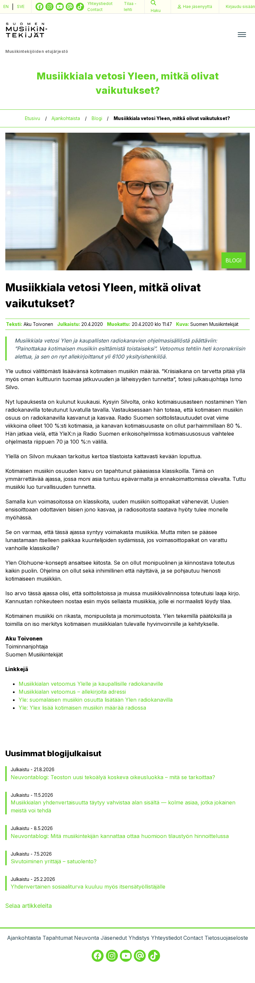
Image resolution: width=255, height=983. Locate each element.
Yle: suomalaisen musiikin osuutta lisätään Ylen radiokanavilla (96, 699)
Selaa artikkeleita (28, 905)
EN (6, 6)
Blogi (97, 118)
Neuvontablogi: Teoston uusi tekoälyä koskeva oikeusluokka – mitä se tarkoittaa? (113, 777)
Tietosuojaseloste (226, 937)
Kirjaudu (240, 6)
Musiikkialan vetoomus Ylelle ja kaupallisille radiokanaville (91, 683)
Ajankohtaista (65, 118)
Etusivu (32, 118)
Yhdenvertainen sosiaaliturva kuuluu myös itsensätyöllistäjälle (88, 886)
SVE (21, 6)
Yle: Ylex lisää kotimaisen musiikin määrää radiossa (82, 707)
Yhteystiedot (100, 3)
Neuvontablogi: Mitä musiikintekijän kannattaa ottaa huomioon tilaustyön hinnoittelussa (120, 836)
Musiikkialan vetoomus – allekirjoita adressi (72, 691)
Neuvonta (86, 937)
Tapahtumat (57, 937)
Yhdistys (138, 937)
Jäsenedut (114, 937)
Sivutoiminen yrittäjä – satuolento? (54, 861)
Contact (95, 9)
